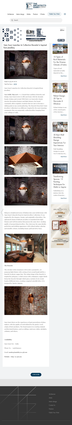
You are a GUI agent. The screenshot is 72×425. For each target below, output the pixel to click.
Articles (29, 14)
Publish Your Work (54, 14)
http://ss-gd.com (16, 357)
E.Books (42, 14)
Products (35, 14)
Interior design (20, 14)
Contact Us (52, 405)
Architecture (10, 14)
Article (50, 398)
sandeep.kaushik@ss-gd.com (18, 352)
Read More (64, 76)
